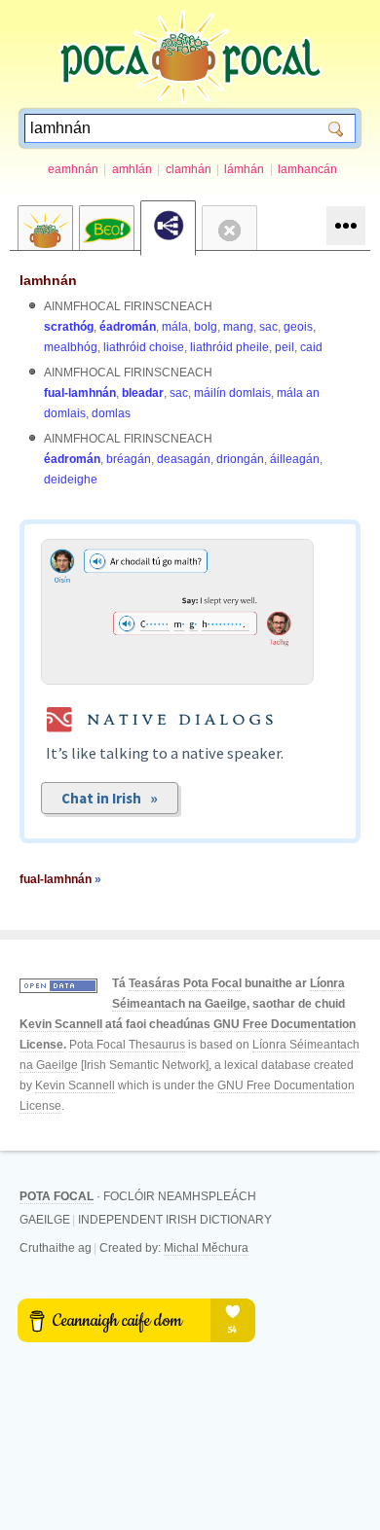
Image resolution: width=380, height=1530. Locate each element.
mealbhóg (70, 347)
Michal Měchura (206, 1248)
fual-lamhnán (80, 393)
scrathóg (69, 327)
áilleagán (295, 459)
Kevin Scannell (60, 1024)
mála (175, 327)
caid (311, 347)
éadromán (127, 327)
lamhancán (307, 169)
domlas (111, 413)
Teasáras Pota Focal (185, 983)
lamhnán (48, 280)
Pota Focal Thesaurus (127, 1044)
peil (284, 347)
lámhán (244, 169)
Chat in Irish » (109, 798)
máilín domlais (232, 393)
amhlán (132, 169)
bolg (205, 327)
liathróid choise (143, 347)
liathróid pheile (229, 347)
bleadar (143, 393)
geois (298, 327)
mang (238, 327)
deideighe (70, 479)
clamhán (188, 169)
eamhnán (73, 169)
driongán (240, 459)
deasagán (183, 459)
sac (268, 327)
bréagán (128, 459)
